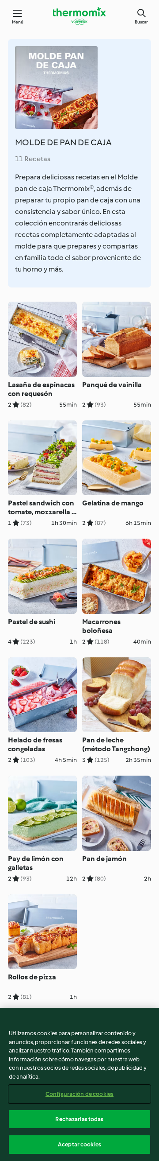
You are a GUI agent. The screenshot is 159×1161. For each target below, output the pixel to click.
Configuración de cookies (79, 1094)
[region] (79, 1084)
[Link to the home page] (79, 16)
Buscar (141, 22)
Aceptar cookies (79, 1144)
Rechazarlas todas (79, 1119)
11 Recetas (32, 159)
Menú (18, 22)
